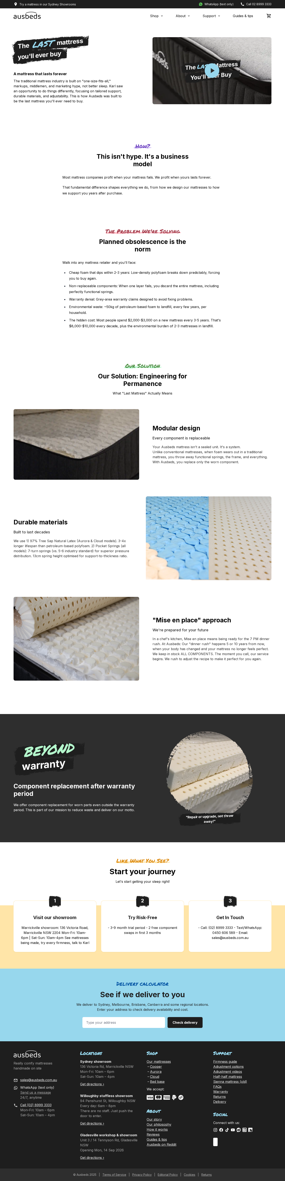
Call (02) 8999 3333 (36, 1105)
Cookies (189, 1174)
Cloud (154, 1076)
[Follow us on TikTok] (227, 1130)
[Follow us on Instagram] (215, 1130)
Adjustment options (228, 1066)
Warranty (220, 1092)
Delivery (219, 1102)
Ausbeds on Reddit (161, 1144)
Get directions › (92, 1084)
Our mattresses (159, 1061)
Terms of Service (114, 1174)
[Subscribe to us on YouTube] (233, 1130)
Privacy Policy (142, 1174)
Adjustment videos (227, 1071)
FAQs (217, 1087)
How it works (157, 1129)
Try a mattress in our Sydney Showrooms (47, 4)
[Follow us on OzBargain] (244, 1130)
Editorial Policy (168, 1174)
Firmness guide (225, 1061)
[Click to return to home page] (27, 16)
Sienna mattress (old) (230, 1082)
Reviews (153, 1134)
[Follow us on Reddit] (239, 1130)
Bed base (157, 1082)
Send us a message (35, 1092)
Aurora (155, 1071)
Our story (154, 1119)
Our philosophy (159, 1124)
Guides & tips (243, 16)
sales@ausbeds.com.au (38, 1080)
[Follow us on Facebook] (221, 1130)
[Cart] (268, 15)
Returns (219, 1097)
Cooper (156, 1066)
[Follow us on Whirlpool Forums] (250, 1130)
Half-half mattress (227, 1076)
